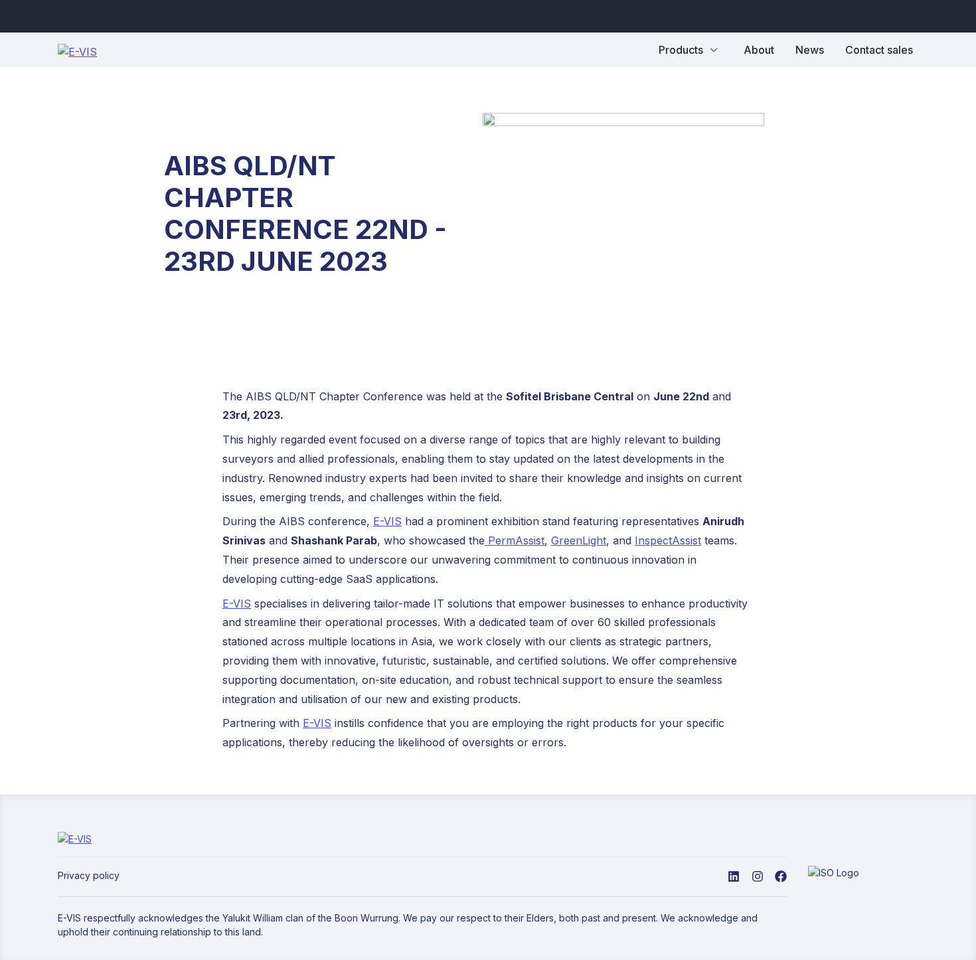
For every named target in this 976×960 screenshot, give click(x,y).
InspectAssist (668, 540)
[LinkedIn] (734, 875)
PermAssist (516, 540)
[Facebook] (781, 875)
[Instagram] (758, 875)
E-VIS (387, 521)
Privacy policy (89, 875)
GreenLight (578, 540)
